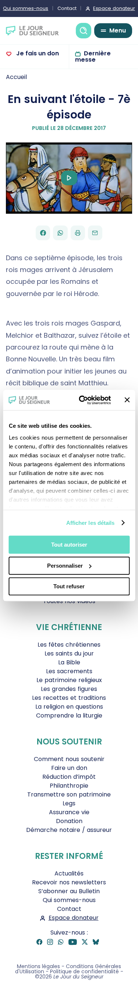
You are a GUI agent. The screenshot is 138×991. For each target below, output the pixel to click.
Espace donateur (74, 917)
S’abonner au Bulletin (69, 891)
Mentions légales (38, 966)
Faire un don (69, 768)
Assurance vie (69, 812)
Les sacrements (69, 671)
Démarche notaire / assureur (69, 830)
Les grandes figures (69, 689)
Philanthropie (69, 785)
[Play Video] (69, 178)
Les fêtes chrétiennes (69, 644)
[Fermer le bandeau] (127, 400)
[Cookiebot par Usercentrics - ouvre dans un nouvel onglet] (82, 400)
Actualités (69, 873)
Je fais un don (37, 53)
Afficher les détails (90, 523)
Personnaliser (65, 565)
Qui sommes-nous (69, 900)
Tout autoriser (69, 544)
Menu (117, 30)
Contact (67, 8)
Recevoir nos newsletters (69, 882)
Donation (69, 821)
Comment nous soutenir (69, 759)
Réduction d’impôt (69, 777)
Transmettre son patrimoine (69, 794)
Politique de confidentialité (84, 971)
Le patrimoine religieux (69, 680)
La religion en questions (69, 706)
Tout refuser (69, 586)
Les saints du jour (69, 653)
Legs (69, 803)
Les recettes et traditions (69, 698)
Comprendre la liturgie (69, 715)
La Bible (69, 662)
